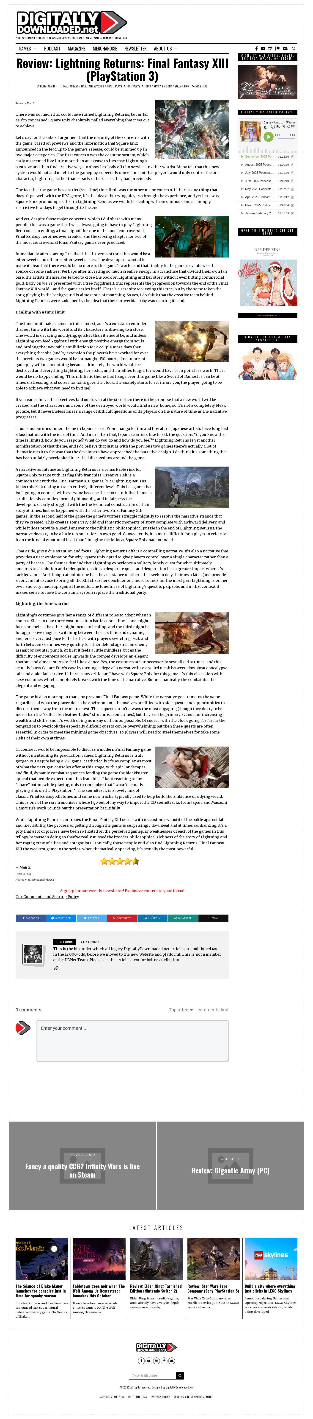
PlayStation (123, 86)
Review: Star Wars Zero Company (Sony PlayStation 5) (213, 1288)
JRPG (110, 86)
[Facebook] (256, 48)
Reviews (158, 86)
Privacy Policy (160, 1397)
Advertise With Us (112, 1397)
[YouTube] (263, 48)
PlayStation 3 (142, 86)
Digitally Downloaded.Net (179, 1387)
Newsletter (135, 48)
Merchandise (105, 48)
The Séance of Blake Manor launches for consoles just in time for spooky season (41, 1291)
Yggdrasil (104, 283)
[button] (180, 1376)
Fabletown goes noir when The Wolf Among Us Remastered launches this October (99, 1291)
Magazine (76, 48)
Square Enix (182, 86)
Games (25, 48)
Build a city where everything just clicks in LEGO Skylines (270, 1288)
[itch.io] (270, 48)
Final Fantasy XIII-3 (92, 86)
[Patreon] (277, 48)
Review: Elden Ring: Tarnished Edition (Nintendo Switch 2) (156, 1288)
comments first (213, 1010)
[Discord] (285, 48)
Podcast (52, 48)
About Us (163, 48)
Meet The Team (138, 1397)
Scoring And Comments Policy (193, 1397)
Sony (169, 86)
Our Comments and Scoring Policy (47, 896)
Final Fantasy (70, 86)
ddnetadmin (47, 86)
